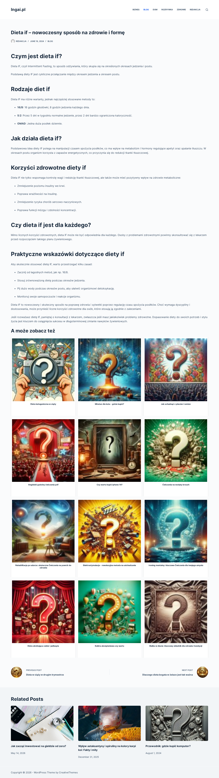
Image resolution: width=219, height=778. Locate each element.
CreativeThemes (68, 772)
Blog (146, 9)
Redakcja (195, 9)
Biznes (136, 9)
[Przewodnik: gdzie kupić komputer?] (177, 723)
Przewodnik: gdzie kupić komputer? (168, 746)
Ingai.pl (18, 9)
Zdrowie (181, 9)
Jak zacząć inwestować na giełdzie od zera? (38, 746)
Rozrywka (167, 9)
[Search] (207, 10)
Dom (155, 9)
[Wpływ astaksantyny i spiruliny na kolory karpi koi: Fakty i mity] (109, 723)
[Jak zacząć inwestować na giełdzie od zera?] (42, 723)
